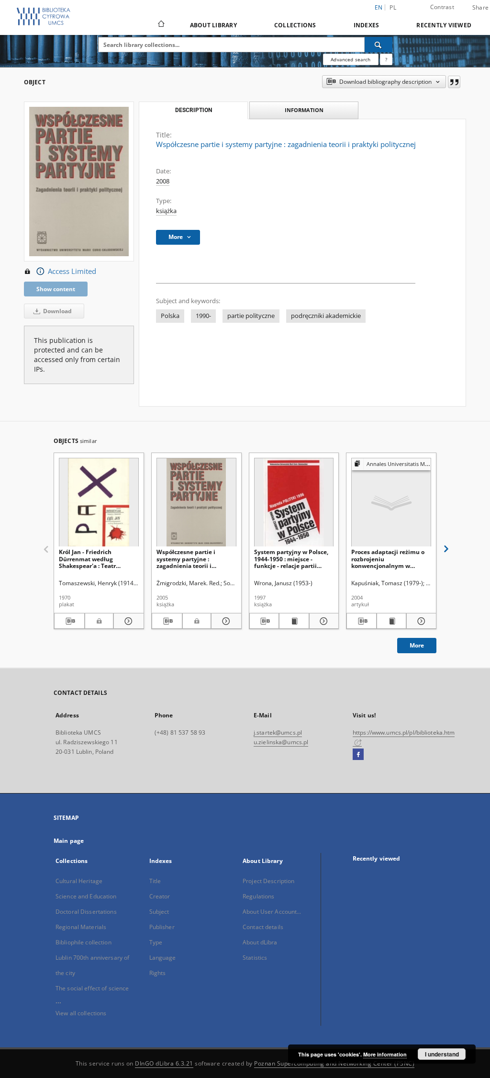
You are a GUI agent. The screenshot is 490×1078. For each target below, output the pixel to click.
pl (393, 7)
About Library (213, 25)
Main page (69, 841)
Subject (159, 912)
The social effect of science (92, 988)
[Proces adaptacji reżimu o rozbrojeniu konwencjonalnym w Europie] (391, 502)
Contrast (442, 7)
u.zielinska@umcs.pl (281, 742)
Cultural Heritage (79, 881)
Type (155, 942)
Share (480, 7)
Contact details (263, 927)
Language (162, 957)
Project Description (268, 881)
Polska (170, 316)
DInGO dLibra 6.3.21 (164, 1063)
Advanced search (350, 59)
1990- (203, 316)
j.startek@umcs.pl (278, 732)
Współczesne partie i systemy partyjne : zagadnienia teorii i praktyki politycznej (185, 558)
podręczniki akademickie (326, 316)
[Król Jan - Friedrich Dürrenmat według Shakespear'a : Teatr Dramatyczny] (98, 502)
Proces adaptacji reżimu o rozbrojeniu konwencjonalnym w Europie (387, 558)
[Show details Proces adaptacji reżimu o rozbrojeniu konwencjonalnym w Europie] (419, 621)
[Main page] (160, 24)
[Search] (378, 44)
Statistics (255, 957)
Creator (159, 896)
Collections (295, 25)
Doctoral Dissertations (86, 912)
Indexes (366, 25)
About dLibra (260, 942)
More (417, 645)
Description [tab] (193, 110)
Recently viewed (443, 25)
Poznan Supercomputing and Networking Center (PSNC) (334, 1063)
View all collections (81, 1013)
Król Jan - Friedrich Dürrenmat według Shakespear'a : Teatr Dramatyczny (87, 558)
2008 (162, 181)
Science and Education (86, 896)
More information (385, 1054)
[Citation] (454, 82)
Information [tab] (304, 109)
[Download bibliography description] (69, 621)
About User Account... (272, 912)
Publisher (162, 927)
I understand (442, 1054)
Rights (157, 973)
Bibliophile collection (83, 942)
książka (166, 211)
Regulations (258, 896)
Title (155, 881)
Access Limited (72, 271)
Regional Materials (81, 927)
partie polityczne (251, 316)
